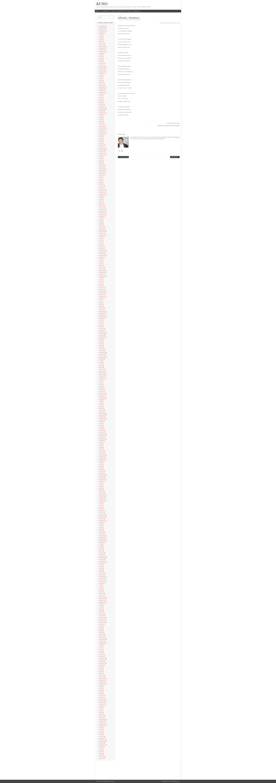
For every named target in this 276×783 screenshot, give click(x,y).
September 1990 (103, 724)
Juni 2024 (101, 36)
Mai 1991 (101, 710)
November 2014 (103, 231)
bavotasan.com (176, 781)
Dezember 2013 (103, 250)
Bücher (97, 11)
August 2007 (102, 379)
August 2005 (102, 420)
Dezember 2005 (103, 413)
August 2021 (102, 94)
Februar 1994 (102, 654)
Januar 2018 (102, 167)
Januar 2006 (102, 411)
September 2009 (103, 337)
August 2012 (102, 277)
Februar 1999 (102, 552)
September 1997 (103, 581)
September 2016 (103, 194)
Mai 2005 (101, 425)
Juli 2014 (101, 238)
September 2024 (103, 31)
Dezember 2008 (103, 352)
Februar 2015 (102, 226)
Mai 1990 (101, 731)
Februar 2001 (102, 512)
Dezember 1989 (103, 739)
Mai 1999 (101, 547)
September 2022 (103, 72)
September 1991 (103, 704)
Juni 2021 (101, 97)
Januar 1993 (102, 676)
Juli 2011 (101, 299)
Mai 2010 (101, 323)
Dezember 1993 (103, 658)
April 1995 (101, 631)
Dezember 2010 (103, 311)
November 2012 (103, 272)
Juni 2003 (101, 464)
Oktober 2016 (102, 192)
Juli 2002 (101, 483)
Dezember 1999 (103, 535)
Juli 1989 (101, 748)
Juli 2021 (101, 95)
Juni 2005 (101, 423)
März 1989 (101, 755)
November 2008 (103, 354)
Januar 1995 (102, 636)
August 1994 (102, 644)
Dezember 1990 (103, 719)
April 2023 (101, 60)
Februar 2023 (102, 63)
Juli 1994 (101, 646)
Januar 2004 (102, 452)
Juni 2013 (101, 260)
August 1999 (102, 542)
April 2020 (101, 121)
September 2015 (103, 214)
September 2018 (103, 153)
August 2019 (102, 134)
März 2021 (101, 102)
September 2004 (103, 439)
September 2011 (103, 296)
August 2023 (102, 53)
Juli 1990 (101, 727)
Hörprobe (146, 138)
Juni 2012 (101, 280)
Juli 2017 (101, 177)
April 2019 (101, 141)
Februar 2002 (102, 491)
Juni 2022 (101, 77)
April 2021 (101, 100)
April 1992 (101, 692)
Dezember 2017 (103, 168)
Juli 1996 (101, 605)
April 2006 (101, 406)
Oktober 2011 (102, 294)
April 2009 (101, 345)
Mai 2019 (101, 139)
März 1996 (101, 612)
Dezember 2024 (103, 26)
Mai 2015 (101, 221)
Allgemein (120, 15)
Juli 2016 (101, 197)
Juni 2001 (101, 505)
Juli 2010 (101, 320)
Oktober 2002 (102, 478)
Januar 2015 (102, 228)
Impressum (135, 11)
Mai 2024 (101, 37)
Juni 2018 (101, 158)
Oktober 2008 (102, 355)
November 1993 (103, 659)
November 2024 (103, 27)
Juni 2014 (101, 240)
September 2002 (103, 479)
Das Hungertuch (106, 11)
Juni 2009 (101, 342)
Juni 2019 (101, 138)
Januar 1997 (102, 595)
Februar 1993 (102, 675)
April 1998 (101, 569)
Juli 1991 (101, 707)
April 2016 (101, 202)
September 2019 (103, 133)
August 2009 (102, 338)
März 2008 (101, 367)
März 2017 (101, 184)
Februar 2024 (102, 43)
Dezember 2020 (103, 107)
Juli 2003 (101, 462)
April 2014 (101, 243)
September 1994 (103, 642)
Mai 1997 (101, 588)
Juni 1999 (101, 546)
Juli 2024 (101, 34)
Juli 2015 (101, 218)
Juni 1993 (101, 668)
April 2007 (101, 386)
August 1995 (102, 624)
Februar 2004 (102, 450)
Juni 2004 (101, 444)
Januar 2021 (102, 105)
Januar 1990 (102, 738)
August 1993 (102, 665)
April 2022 (101, 80)
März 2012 (101, 286)
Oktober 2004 (102, 437)
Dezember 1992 (103, 678)
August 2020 (102, 114)
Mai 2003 (101, 466)
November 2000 (103, 517)
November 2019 (103, 129)
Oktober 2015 (102, 212)
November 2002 (103, 476)
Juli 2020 (101, 116)
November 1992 (103, 680)
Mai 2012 (101, 282)
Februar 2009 (102, 348)
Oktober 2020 (102, 111)
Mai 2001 (101, 507)
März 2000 (101, 530)
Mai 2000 (101, 527)
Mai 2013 (101, 262)
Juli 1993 (101, 666)
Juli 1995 (101, 625)
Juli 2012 (101, 279)
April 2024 (101, 39)
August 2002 (102, 481)
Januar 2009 (102, 350)
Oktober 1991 (102, 702)
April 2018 (101, 162)
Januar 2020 (102, 126)
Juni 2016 (101, 199)
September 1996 (103, 602)
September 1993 (103, 663)
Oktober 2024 (102, 29)
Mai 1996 (101, 608)
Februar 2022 (102, 83)
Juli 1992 (101, 687)
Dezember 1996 (103, 597)
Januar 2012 (102, 289)
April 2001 (101, 508)
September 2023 (103, 51)
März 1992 (101, 693)
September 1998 (103, 561)
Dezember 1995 (103, 617)
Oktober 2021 (102, 90)
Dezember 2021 (103, 87)
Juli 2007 (101, 381)
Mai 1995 (101, 629)
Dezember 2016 (103, 189)
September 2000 (103, 520)
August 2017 (102, 175)
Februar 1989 (102, 756)
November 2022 (103, 68)
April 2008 (101, 365)
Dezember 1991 (103, 698)
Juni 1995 (101, 627)
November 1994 (103, 639)
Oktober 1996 (102, 600)
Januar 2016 (102, 207)
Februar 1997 (102, 593)
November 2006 (103, 394)
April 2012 (101, 284)
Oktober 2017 (102, 172)
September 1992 (103, 683)
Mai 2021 (101, 99)
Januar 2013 (102, 269)
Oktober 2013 (102, 253)
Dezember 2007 (103, 372)
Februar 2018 (102, 165)
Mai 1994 (101, 649)
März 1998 (101, 571)
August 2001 (102, 501)
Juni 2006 (101, 403)
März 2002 (101, 489)
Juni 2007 (101, 382)
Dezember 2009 (103, 331)
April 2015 (101, 223)
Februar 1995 (102, 634)
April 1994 (101, 651)
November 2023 (103, 48)
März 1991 (101, 714)
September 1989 (103, 744)
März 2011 (101, 306)
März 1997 (101, 591)
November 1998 (103, 557)
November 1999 (103, 537)
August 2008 (102, 359)
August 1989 (102, 746)
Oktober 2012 (102, 274)
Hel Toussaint (121, 19)
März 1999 (101, 551)
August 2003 (102, 461)
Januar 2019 (102, 146)
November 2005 (103, 415)
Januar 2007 (102, 391)
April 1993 (101, 671)
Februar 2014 (102, 247)
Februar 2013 (102, 267)
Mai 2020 (101, 119)
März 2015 (101, 224)
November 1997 (103, 578)
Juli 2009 (101, 340)
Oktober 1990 (102, 722)
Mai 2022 (101, 78)
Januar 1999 (102, 554)
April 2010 (101, 325)
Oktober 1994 (102, 641)
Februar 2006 (102, 410)
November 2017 (103, 170)
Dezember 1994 (103, 637)
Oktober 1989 (102, 743)
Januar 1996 (102, 615)
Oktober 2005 (102, 416)
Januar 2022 (102, 85)
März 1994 (101, 653)
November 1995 (103, 619)
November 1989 (103, 741)
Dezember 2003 (103, 454)
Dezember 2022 (103, 66)
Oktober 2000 (102, 518)
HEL (122, 150)
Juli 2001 (101, 503)
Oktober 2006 (102, 396)
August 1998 (102, 563)
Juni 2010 (101, 321)
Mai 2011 (101, 303)
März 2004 (101, 449)
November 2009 (103, 333)
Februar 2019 (102, 145)
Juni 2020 (101, 117)
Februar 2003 (102, 471)
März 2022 (101, 82)
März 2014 (101, 245)
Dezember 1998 (103, 556)
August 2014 (102, 236)
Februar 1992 (102, 695)
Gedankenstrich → (175, 157)
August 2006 (102, 399)
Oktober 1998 (102, 559)
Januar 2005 (102, 432)
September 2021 (103, 92)
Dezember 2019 (103, 128)
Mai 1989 (101, 751)
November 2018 (103, 150)
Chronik (114, 11)
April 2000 (101, 529)
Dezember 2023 (103, 46)
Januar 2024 (102, 44)
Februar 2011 (102, 308)
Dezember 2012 (103, 270)
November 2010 (103, 313)
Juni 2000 (101, 525)
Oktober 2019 (102, 131)
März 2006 (101, 408)
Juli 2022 (101, 75)
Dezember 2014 (103, 230)
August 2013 (102, 257)
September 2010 (103, 316)
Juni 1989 (101, 749)
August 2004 (102, 440)
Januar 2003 (102, 472)
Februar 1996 (102, 614)
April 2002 (101, 488)
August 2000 (102, 522)
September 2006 (103, 398)
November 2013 (103, 252)
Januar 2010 (102, 330)
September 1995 (103, 622)
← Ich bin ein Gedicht (123, 157)
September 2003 (103, 459)
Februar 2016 (102, 206)
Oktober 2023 (102, 49)
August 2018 (102, 155)
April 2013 (101, 263)
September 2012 (103, 275)
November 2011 (103, 292)
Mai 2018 (101, 160)
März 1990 (101, 734)
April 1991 (101, 712)
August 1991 (102, 705)
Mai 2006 (101, 405)
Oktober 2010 (102, 314)
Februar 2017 (102, 185)
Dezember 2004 (103, 433)
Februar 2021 (102, 104)
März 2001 (101, 510)
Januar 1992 (102, 697)
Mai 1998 (101, 568)
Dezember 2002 (103, 474)
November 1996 (103, 598)
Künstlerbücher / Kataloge (124, 11)
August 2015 (102, 216)
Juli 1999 (101, 544)
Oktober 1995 (102, 620)
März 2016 (101, 204)
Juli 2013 (101, 258)
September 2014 (103, 235)
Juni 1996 (101, 607)
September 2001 (103, 500)
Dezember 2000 (103, 515)
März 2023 (101, 61)
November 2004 (103, 435)
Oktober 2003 (102, 457)
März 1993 (101, 673)
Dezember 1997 (103, 576)
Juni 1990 (101, 729)
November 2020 (103, 109)
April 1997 (101, 590)
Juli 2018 (101, 156)
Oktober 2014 (102, 233)
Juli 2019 (101, 136)
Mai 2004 (101, 445)
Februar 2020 (102, 124)
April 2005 (101, 427)
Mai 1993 (101, 670)
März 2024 (101, 41)
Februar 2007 (102, 389)
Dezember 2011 (103, 291)
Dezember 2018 (103, 148)
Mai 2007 (101, 384)
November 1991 (103, 700)
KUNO (102, 4)
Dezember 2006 (103, 393)
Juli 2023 (101, 54)
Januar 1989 (102, 758)
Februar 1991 (102, 715)
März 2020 (101, 122)
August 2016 (102, 196)
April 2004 (101, 447)
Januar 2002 (102, 493)
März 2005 (101, 428)
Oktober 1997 (102, 580)
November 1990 (103, 721)
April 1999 (101, 549)
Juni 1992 (101, 688)
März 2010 (101, 326)
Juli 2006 (101, 401)
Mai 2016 (101, 201)
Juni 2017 (101, 179)
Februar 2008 (102, 369)
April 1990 (101, 733)
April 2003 (101, 467)
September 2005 (103, 418)
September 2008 (103, 357)
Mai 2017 (101, 180)
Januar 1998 (102, 574)
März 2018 (101, 163)
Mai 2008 (101, 364)
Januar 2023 (102, 65)
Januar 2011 (102, 309)
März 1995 (101, 632)
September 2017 (103, 173)
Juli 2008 (101, 360)
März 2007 (101, 388)
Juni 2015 (101, 219)
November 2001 (103, 496)
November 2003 (103, 456)
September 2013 (103, 255)
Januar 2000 (102, 534)
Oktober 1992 (102, 682)
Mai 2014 (101, 241)
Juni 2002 (101, 484)
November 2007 (103, 374)
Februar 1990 (102, 736)
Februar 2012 (102, 287)
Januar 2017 (102, 187)
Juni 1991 (101, 709)
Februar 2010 (102, 328)
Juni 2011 (101, 301)
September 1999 (103, 540)
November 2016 (103, 190)
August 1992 (102, 685)
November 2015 (103, 211)
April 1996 (101, 610)
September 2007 (103, 377)
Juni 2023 (101, 56)
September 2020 (103, 112)
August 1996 (102, 603)
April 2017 (101, 182)
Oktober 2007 (102, 376)
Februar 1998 (102, 573)
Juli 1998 (101, 564)
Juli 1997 (101, 585)
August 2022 (102, 73)
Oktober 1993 (102, 661)
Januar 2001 (102, 513)
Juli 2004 (101, 442)
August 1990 (102, 726)
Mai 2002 (101, 486)
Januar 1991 (102, 717)
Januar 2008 (102, 371)
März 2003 (101, 469)
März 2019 (101, 143)
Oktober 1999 (102, 539)
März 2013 (101, 265)
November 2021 (103, 88)
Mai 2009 (101, 343)
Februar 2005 (102, 430)
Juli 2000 (101, 523)
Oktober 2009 (102, 335)
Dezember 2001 (103, 495)
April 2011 (101, 304)
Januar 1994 (102, 656)
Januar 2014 (102, 248)
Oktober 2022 (102, 70)
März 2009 (101, 347)
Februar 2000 (102, 532)
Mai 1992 (101, 690)
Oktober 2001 (102, 498)
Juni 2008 (101, 362)
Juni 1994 (101, 647)
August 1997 (102, 583)
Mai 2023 (101, 58)
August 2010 (102, 318)
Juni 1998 (101, 566)
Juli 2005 (101, 422)
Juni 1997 (101, 586)
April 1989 (101, 753)
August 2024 (102, 32)
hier (148, 137)
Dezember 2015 (103, 209)
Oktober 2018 (102, 151)
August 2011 (102, 297)
